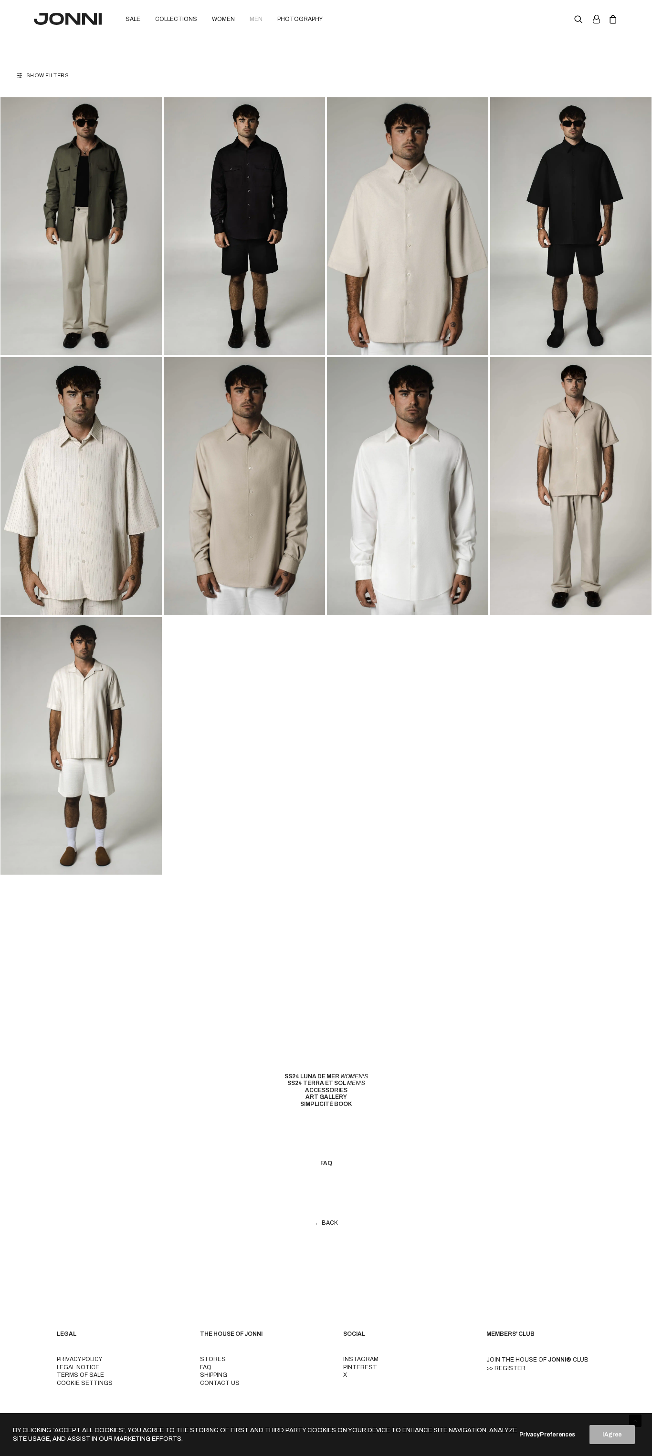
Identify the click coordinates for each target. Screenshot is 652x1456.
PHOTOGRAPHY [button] (300, 19)
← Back (326, 1222)
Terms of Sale (80, 1375)
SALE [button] (133, 19)
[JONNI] (68, 19)
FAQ (205, 1367)
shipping (213, 1375)
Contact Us (220, 1383)
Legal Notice (78, 1367)
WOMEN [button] (223, 19)
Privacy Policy (79, 1359)
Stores (213, 1359)
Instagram (361, 1359)
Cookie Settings (85, 1383)
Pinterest (360, 1367)
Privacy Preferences (547, 1434)
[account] (595, 19)
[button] (580, 19)
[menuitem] (133, 19)
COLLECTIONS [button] (176, 19)
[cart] (611, 19)
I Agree (612, 1434)
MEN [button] (256, 19)
